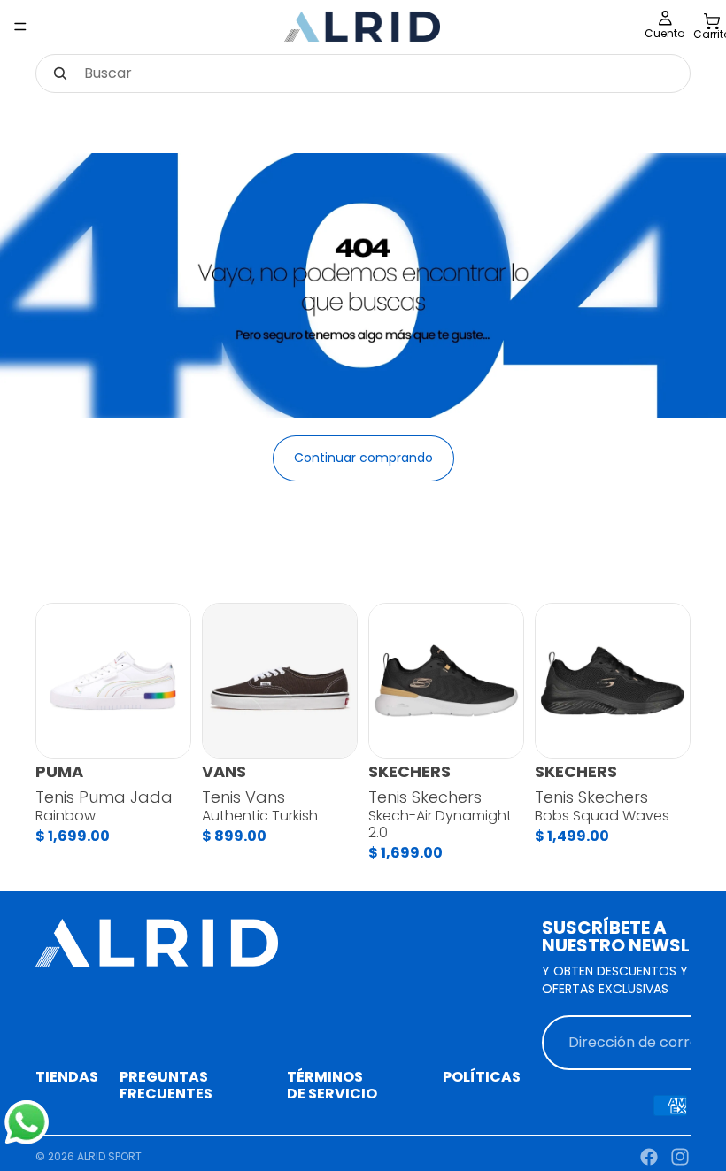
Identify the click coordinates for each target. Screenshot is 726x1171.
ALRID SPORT (109, 1156)
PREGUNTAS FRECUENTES (166, 1085)
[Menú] (20, 26)
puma (59, 772)
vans (224, 772)
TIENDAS (66, 1077)
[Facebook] (649, 1156)
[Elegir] (163, 730)
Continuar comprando (363, 457)
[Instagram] (680, 1156)
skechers (409, 772)
